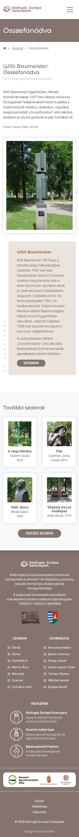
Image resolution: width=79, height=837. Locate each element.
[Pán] (59, 433)
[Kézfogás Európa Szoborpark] (22, 9)
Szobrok (20, 638)
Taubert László (19, 455)
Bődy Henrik (55, 515)
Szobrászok (59, 638)
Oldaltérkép (39, 806)
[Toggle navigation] (70, 9)
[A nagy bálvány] (19, 433)
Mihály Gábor (19, 512)
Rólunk (39, 801)
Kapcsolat (39, 812)
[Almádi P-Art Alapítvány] (31, 617)
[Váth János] (19, 489)
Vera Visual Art (45, 831)
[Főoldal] (4, 48)
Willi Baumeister (34, 252)
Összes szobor (39, 533)
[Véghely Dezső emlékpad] (59, 489)
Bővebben (31, 363)
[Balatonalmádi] (53, 617)
